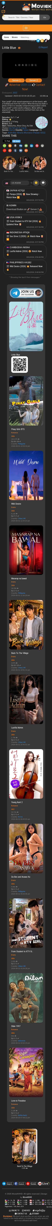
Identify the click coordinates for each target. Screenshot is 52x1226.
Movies (15, 37)
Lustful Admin (17, 727)
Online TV (15, 1210)
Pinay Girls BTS (18, 429)
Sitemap (35, 1214)
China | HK (22, 518)
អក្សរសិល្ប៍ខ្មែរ (40, 1210)
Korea (20, 817)
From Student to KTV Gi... (22, 951)
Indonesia (21, 1041)
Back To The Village (19, 653)
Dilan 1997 (15, 1026)
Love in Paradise (18, 1100)
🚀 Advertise (13, 85)
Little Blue (15, 354)
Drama (11, 130)
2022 (15, 92)
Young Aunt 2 (17, 802)
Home (6, 37)
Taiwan (26, 130)
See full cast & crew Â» (18, 128)
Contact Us (22, 1214)
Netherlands (22, 1115)
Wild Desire (16, 503)
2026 (13, 436)
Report (44, 47)
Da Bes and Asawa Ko (20, 877)
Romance (14, 433)
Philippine (21, 444)
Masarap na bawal (19, 578)
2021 (13, 809)
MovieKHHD (27, 1197)
